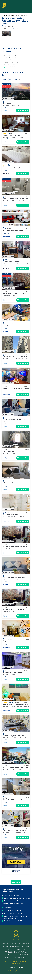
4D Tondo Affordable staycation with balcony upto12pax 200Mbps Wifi (16, 768)
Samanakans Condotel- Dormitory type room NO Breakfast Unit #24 (15, 610)
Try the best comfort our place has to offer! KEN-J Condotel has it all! (15, 357)
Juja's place (7, 104)
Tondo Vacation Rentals (11, 895)
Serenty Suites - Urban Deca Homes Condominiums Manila (15, 199)
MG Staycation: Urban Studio (13, 672)
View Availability (22, 110)
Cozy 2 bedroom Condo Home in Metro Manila (14, 831)
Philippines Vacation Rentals (13, 901)
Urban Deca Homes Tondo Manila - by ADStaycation (15, 705)
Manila (4, 107)
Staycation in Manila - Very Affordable (16, 388)
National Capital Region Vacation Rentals (17, 898)
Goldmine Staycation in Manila (13, 736)
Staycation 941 (8, 641)
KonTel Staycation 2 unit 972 (13, 230)
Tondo (8, 107)
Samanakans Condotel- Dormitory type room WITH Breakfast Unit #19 (15, 547)
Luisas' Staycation (9, 451)
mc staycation (8, 325)
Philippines (18, 15)
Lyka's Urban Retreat (10, 483)
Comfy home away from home (13, 799)
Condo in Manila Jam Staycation (14, 578)
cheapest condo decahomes (13, 135)
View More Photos (7, 32)
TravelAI (20, 967)
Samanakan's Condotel (11, 262)
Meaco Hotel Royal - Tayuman (13, 167)
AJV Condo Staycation (10, 514)
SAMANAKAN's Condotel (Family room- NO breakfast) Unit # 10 (14, 294)
